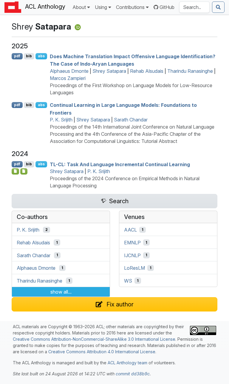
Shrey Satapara (109, 71)
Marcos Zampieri (68, 78)
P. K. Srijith (61, 120)
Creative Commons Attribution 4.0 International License (101, 351)
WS (128, 281)
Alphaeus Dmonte (69, 71)
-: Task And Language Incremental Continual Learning (120, 164)
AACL (130, 230)
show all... (61, 292)
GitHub (167, 7)
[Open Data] (24, 171)
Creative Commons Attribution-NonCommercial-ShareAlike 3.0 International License (94, 339)
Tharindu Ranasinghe (190, 71)
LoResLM (134, 268)
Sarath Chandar (131, 120)
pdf (17, 56)
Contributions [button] (130, 7)
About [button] (79, 7)
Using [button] (101, 7)
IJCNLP (132, 255)
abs (41, 56)
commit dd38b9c (133, 373)
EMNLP (132, 243)
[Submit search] (218, 7)
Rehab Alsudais (146, 71)
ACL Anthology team (127, 362)
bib (29, 56)
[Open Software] (15, 171)
